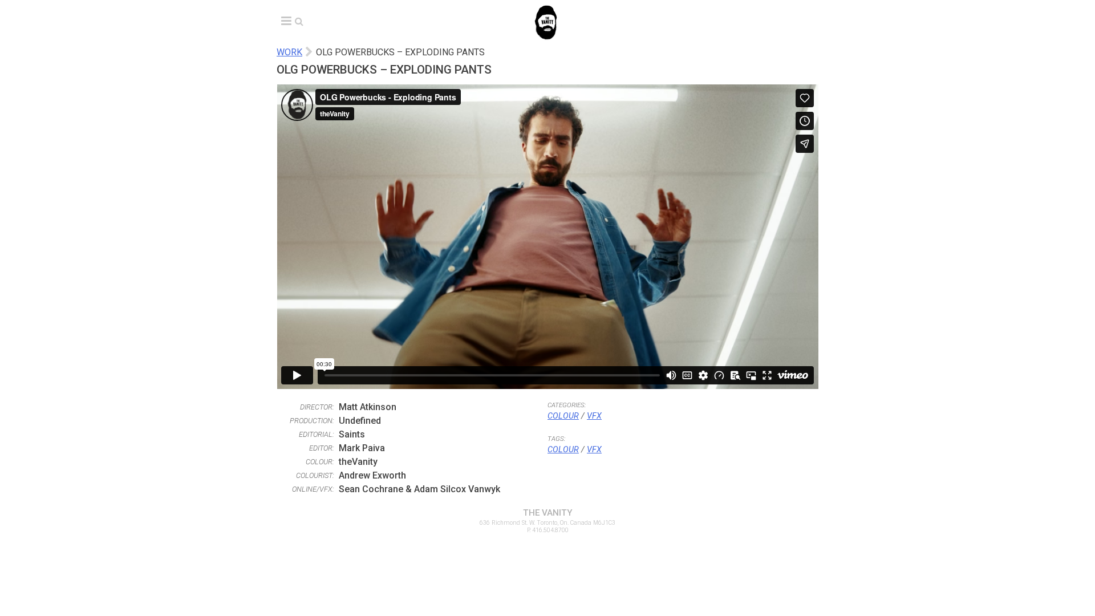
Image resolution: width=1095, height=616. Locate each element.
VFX (594, 416)
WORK (289, 52)
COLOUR (563, 416)
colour (563, 450)
